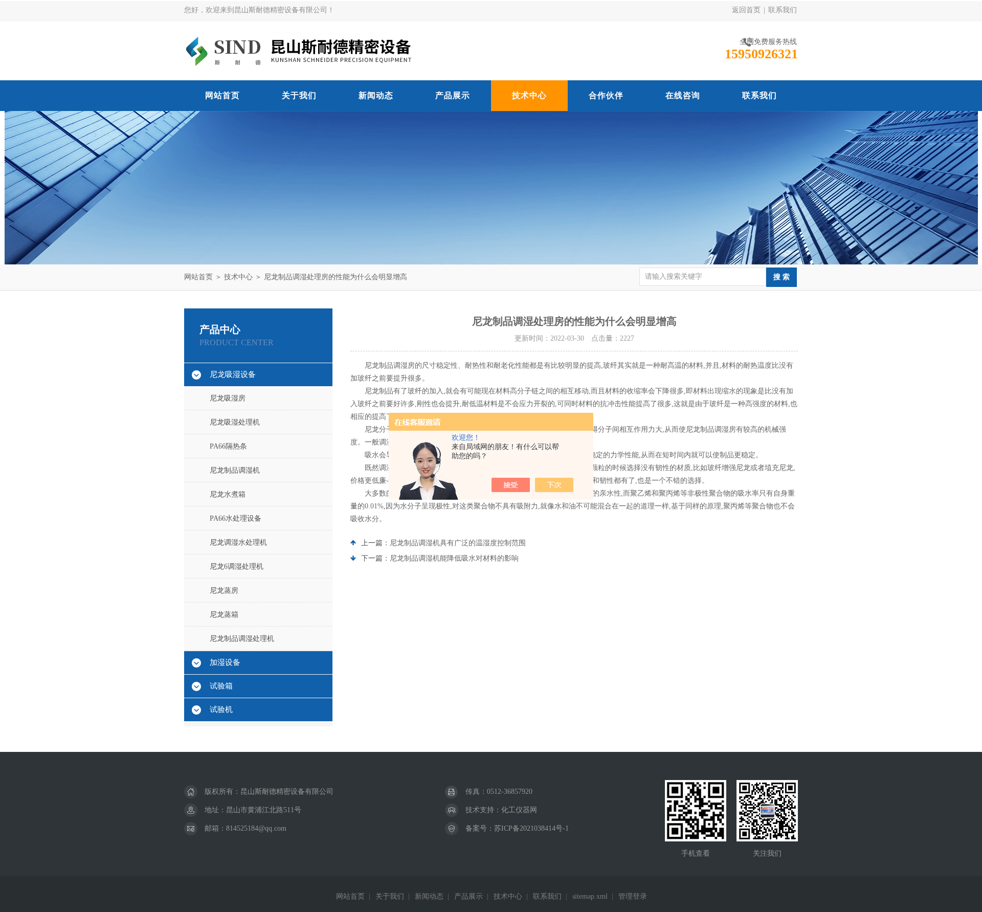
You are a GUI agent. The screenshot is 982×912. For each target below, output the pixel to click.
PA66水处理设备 (235, 518)
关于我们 (299, 95)
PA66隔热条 (228, 446)
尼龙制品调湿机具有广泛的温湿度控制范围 (458, 543)
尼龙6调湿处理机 (236, 566)
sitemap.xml (590, 896)
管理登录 (632, 896)
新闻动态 (376, 95)
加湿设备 (225, 662)
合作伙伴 (606, 95)
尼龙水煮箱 (228, 494)
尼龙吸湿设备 (233, 374)
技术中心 (529, 95)
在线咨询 (682, 95)
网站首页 (222, 95)
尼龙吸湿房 (228, 398)
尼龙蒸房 (224, 590)
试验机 (221, 709)
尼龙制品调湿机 (235, 470)
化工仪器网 (519, 810)
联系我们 (782, 10)
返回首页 (746, 10)
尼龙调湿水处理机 (238, 542)
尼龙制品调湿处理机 (242, 638)
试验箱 (221, 686)
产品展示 (452, 95)
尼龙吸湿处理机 (235, 422)
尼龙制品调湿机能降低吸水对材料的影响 (454, 558)
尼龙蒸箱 (224, 614)
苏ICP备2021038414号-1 (531, 828)
